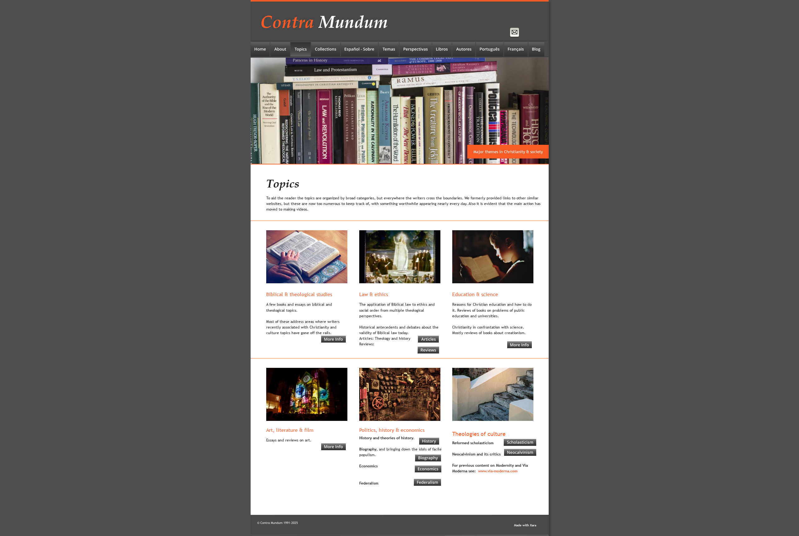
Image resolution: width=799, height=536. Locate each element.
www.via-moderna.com (497, 471)
